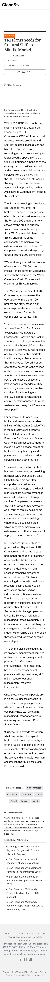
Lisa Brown (19, 55)
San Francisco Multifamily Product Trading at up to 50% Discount (22, 893)
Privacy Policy (20, 975)
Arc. (20, 972)
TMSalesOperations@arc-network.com (22, 827)
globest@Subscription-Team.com (29, 954)
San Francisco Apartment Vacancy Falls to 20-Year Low (22, 861)
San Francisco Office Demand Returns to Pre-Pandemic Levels (24, 869)
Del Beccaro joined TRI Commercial (22, 132)
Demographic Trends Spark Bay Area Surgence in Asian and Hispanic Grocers (23, 850)
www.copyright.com (34, 821)
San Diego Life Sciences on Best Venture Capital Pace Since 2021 (24, 880)
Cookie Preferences (35, 975)
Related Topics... (14, 788)
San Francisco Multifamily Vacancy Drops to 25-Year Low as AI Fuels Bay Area (24, 905)
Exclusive (9, 36)
